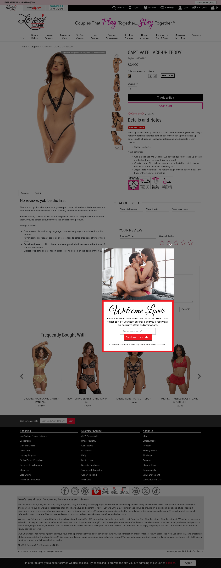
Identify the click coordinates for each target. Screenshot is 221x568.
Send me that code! (137, 337)
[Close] (170, 245)
